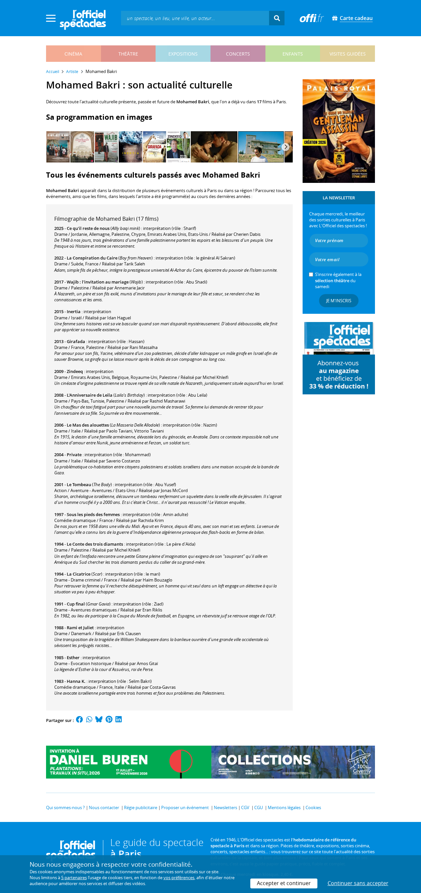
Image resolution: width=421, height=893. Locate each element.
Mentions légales (284, 807)
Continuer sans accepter (358, 883)
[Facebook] (79, 720)
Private (74, 455)
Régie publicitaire (140, 807)
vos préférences (178, 878)
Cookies (313, 807)
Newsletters (225, 807)
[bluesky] (99, 720)
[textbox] (195, 18)
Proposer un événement (185, 807)
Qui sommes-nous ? (65, 807)
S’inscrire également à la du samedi (338, 280)
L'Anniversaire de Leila (89, 395)
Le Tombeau (79, 484)
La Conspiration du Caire (92, 258)
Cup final (76, 604)
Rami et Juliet (80, 628)
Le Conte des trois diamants (95, 544)
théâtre (128, 54)
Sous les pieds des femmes (93, 514)
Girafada (76, 341)
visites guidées (348, 54)
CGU (258, 807)
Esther (73, 657)
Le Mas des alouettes (88, 425)
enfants (293, 54)
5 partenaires (74, 878)
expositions (183, 54)
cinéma (73, 54)
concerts (238, 54)
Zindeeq (75, 371)
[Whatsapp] (89, 720)
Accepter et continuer (284, 883)
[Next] (285, 147)
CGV (245, 807)
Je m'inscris (338, 301)
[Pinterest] (109, 720)
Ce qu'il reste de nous (88, 228)
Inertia (74, 311)
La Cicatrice (78, 574)
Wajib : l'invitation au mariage (98, 282)
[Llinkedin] (118, 720)
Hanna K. (76, 681)
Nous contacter (104, 807)
